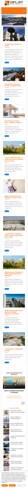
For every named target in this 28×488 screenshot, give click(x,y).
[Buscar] (23, 403)
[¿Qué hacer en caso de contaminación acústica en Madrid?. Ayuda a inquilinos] (6, 457)
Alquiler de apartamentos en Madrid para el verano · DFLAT (13, 197)
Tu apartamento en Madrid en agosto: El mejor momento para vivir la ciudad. (14, 235)
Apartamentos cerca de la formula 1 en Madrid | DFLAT (13, 85)
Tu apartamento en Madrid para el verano (14, 349)
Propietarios (7, 277)
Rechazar (12, 485)
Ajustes (19, 485)
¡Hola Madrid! (7, 47)
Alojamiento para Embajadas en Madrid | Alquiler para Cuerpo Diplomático (14, 273)
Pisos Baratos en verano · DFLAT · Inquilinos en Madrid (13, 121)
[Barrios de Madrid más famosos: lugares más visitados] (6, 425)
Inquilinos (7, 124)
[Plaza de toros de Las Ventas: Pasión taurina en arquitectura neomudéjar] (6, 432)
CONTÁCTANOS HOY (14, 397)
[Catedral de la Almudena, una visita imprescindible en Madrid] (6, 470)
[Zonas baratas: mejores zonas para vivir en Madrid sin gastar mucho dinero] (6, 444)
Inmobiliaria (7, 87)
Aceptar (4, 485)
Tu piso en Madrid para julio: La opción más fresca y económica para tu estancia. (14, 159)
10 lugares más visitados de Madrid (13, 45)
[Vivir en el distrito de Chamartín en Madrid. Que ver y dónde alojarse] (6, 463)
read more (6, 62)
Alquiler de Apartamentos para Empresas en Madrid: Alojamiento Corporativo (13, 312)
